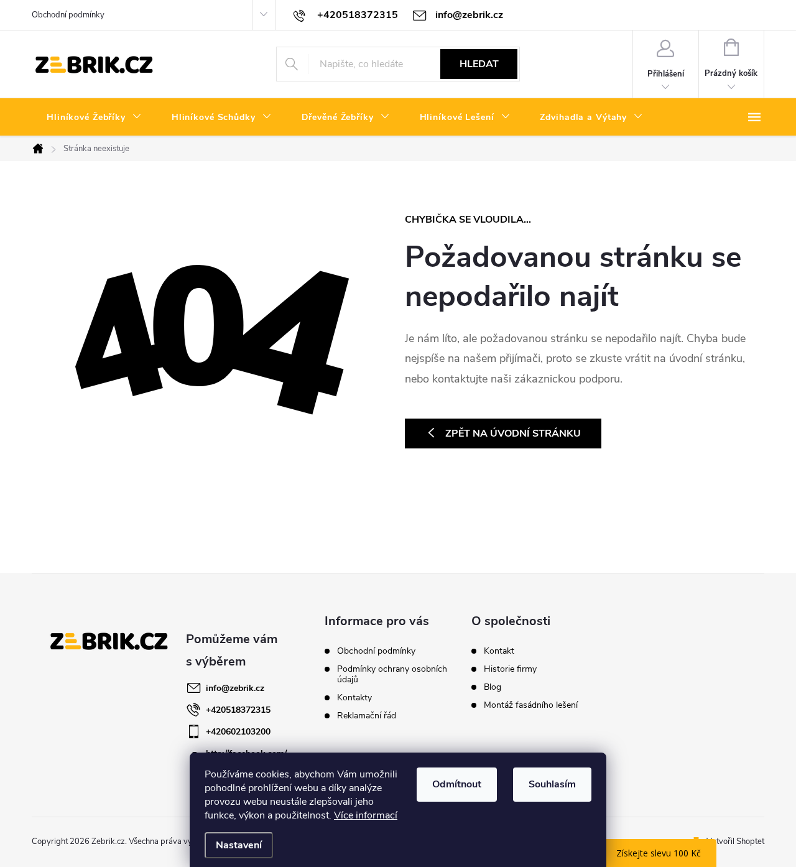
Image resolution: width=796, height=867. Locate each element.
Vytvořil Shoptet (735, 841)
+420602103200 (238, 732)
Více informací (365, 815)
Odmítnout (456, 784)
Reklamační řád (366, 715)
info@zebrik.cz (235, 688)
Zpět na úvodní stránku (513, 433)
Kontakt (499, 651)
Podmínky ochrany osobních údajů (392, 674)
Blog (492, 687)
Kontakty (354, 697)
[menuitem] (94, 117)
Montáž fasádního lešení (531, 705)
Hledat (479, 64)
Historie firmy (510, 669)
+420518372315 (238, 710)
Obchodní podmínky (68, 15)
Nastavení (239, 845)
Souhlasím (552, 784)
